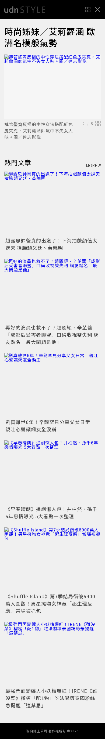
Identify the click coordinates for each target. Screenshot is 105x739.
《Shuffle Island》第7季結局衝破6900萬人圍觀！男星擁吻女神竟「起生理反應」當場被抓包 (50, 603)
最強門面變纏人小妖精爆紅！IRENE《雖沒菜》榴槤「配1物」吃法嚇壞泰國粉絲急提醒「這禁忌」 (51, 698)
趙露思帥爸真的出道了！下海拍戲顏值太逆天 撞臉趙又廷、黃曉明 (51, 244)
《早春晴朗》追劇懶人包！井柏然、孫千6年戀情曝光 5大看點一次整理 (51, 512)
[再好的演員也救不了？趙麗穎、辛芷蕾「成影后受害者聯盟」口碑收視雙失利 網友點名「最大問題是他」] (52, 291)
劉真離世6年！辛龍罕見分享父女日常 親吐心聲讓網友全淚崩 (50, 425)
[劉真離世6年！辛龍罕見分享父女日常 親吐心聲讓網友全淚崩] (52, 385)
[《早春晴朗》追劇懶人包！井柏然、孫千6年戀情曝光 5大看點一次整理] (52, 472)
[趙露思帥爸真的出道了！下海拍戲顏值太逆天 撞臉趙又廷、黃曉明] (52, 204)
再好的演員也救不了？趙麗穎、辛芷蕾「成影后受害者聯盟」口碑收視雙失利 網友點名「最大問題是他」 (52, 334)
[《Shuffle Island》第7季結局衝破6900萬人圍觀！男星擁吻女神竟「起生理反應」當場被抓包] (52, 559)
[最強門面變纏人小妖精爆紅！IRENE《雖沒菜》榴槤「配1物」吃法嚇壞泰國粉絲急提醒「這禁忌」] (52, 654)
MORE (91, 165)
